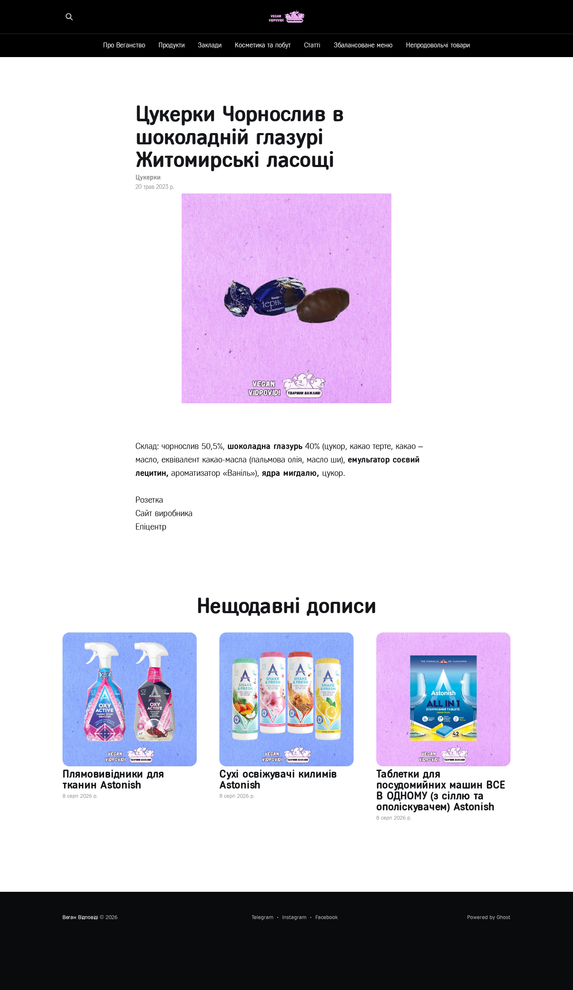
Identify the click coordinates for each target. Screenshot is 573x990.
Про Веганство (124, 45)
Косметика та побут (263, 45)
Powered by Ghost (488, 917)
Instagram (294, 917)
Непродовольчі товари (438, 45)
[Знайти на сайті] (69, 17)
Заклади (209, 45)
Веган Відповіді (80, 917)
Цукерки (147, 177)
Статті (312, 45)
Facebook (326, 917)
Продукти (172, 45)
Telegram (262, 917)
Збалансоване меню (363, 45)
